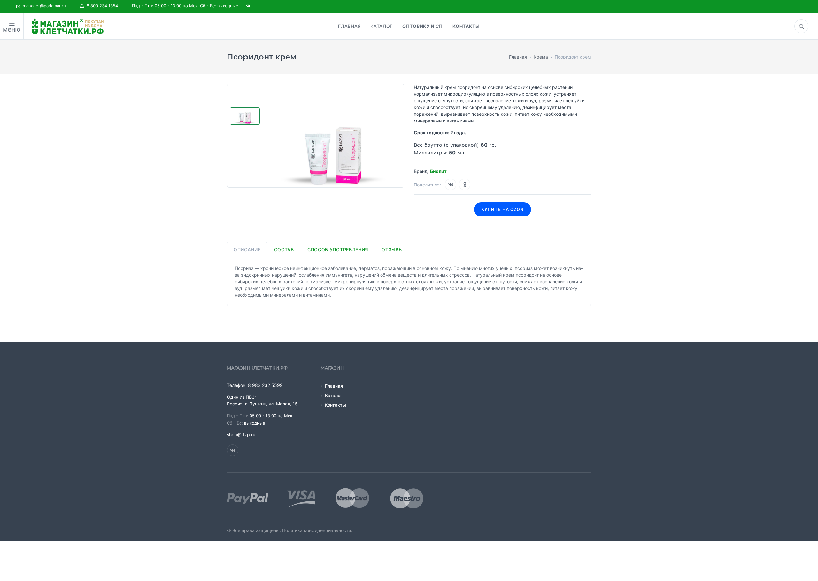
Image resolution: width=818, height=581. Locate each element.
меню (11, 29)
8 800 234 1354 (101, 5)
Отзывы (392, 249)
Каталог (333, 395)
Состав (284, 249)
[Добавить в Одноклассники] (464, 184)
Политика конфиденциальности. (317, 530)
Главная (334, 386)
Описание (247, 249)
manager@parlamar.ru (43, 5)
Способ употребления (337, 249)
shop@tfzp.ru (241, 434)
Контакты (335, 405)
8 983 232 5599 (265, 385)
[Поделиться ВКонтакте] (450, 184)
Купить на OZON (502, 209)
